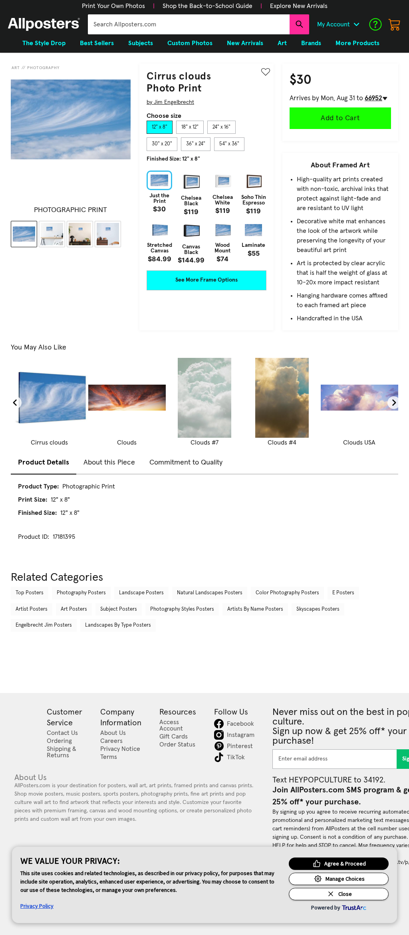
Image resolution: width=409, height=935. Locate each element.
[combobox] (189, 24)
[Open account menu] (356, 24)
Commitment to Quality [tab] (185, 462)
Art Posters (74, 609)
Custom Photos (189, 43)
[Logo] (44, 24)
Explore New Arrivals (299, 6)
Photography (43, 68)
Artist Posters (32, 609)
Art (16, 68)
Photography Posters (81, 593)
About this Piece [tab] (109, 462)
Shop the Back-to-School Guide (207, 6)
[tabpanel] (206, 216)
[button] (113, 6)
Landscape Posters (141, 593)
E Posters (343, 593)
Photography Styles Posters (182, 609)
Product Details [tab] (43, 462)
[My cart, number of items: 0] (394, 24)
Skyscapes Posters (318, 609)
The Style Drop (44, 43)
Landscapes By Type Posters (118, 625)
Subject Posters (118, 609)
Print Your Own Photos (113, 6)
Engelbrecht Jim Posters (44, 625)
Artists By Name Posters (255, 609)
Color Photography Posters (287, 593)
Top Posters (30, 593)
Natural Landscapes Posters (209, 593)
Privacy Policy (37, 905)
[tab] (160, 127)
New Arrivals (245, 43)
